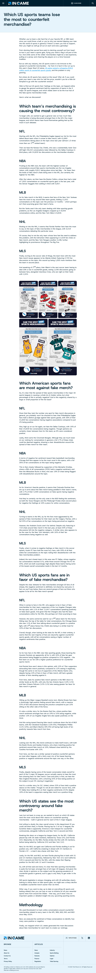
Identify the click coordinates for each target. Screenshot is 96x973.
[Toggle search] (92, 3)
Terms (6, 958)
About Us (6, 953)
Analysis (36, 953)
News (5, 950)
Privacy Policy (8, 961)
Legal (51, 958)
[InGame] (19, 3)
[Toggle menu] (3, 3)
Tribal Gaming (54, 961)
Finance (36, 958)
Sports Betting (54, 953)
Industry (52, 950)
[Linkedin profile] (89, 938)
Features (37, 956)
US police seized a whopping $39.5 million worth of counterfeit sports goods (46, 69)
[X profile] (82, 938)
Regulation (37, 961)
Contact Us (7, 956)
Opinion (52, 956)
